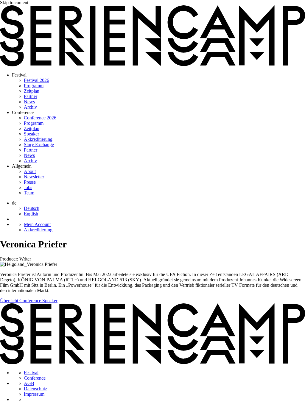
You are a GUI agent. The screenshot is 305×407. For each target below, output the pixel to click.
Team (29, 192)
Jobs (28, 187)
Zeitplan (31, 90)
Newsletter (34, 176)
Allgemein (22, 166)
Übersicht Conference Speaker (28, 300)
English (31, 213)
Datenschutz (35, 388)
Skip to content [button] (14, 2)
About (30, 171)
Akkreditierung (38, 139)
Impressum (34, 394)
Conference (23, 112)
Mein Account (37, 224)
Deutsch (31, 208)
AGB (29, 383)
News (29, 101)
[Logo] (152, 64)
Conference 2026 (40, 117)
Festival (19, 74)
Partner (30, 96)
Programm (33, 85)
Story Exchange (39, 144)
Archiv (30, 107)
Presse (30, 182)
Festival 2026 (36, 80)
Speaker (31, 133)
